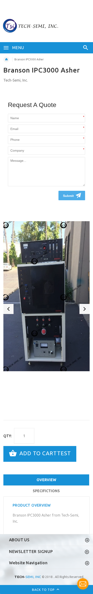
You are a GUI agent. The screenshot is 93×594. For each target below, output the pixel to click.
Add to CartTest (44, 453)
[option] (46, 296)
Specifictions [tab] (46, 491)
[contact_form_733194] (82, 583)
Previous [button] (8, 309)
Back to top (44, 589)
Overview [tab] (46, 480)
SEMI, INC (27, 577)
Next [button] (84, 309)
